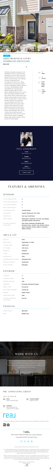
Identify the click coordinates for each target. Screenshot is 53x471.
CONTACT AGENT (26, 172)
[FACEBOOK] (21, 441)
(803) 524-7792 (26, 158)
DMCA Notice (26, 463)
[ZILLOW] (31, 441)
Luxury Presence (36, 434)
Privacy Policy (32, 437)
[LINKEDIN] (28, 441)
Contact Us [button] (26, 373)
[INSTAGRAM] (24, 441)
